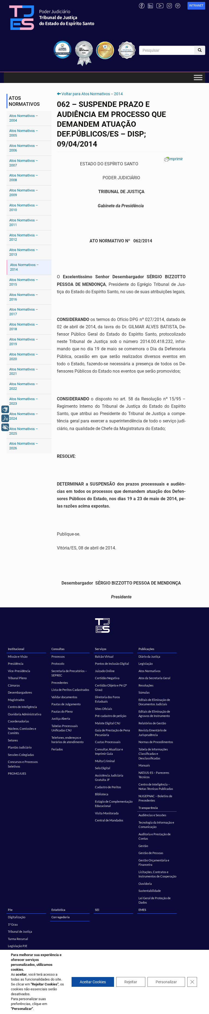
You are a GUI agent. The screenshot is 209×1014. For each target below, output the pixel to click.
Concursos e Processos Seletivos (23, 764)
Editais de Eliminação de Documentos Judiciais (154, 702)
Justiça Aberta (60, 718)
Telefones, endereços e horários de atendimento (67, 740)
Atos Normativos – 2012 (23, 237)
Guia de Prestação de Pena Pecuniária (112, 732)
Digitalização (16, 917)
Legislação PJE (17, 946)
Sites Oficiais (103, 708)
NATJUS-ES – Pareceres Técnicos (154, 775)
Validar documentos (64, 697)
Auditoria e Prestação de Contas (155, 836)
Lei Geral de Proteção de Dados (155, 900)
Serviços (100, 649)
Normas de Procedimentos (156, 742)
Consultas (57, 649)
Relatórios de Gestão (152, 723)
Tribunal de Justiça (20, 931)
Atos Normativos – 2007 (23, 163)
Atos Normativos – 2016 (23, 297)
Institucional (16, 649)
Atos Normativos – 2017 (23, 311)
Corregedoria (60, 917)
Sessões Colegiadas (21, 754)
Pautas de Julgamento (66, 704)
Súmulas (144, 692)
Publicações (146, 649)
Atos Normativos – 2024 (23, 416)
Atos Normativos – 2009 (23, 192)
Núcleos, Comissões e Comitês (22, 731)
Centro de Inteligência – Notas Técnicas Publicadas (156, 787)
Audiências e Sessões (152, 815)
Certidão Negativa (107, 678)
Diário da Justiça (149, 656)
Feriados (57, 749)
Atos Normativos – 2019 (23, 341)
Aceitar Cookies (93, 982)
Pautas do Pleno (62, 711)
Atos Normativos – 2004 (23, 118)
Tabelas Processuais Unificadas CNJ (64, 728)
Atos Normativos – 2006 (23, 148)
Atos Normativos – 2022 (23, 386)
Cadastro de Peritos (108, 787)
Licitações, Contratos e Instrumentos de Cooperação (157, 874)
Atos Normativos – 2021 (23, 371)
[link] (196, 6)
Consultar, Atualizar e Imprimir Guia (109, 751)
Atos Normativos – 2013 (23, 252)
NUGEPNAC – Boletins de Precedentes (155, 798)
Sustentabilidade (150, 890)
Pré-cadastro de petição (110, 716)
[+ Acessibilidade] (5, 427)
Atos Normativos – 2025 (23, 431)
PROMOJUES (17, 773)
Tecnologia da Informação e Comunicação (156, 825)
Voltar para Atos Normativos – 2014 (92, 94)
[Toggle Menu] (198, 77)
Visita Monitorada (107, 813)
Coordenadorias (18, 721)
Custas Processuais (108, 742)
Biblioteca (101, 794)
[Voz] (5, 418)
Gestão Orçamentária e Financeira (154, 862)
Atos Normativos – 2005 (23, 133)
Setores (13, 740)
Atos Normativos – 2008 (23, 177)
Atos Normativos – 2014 (24, 267)
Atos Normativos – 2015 (23, 282)
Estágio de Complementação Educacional (114, 804)
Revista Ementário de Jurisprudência (153, 732)
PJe (10, 909)
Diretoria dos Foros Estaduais (107, 699)
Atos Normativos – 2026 (23, 445)
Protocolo (57, 663)
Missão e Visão (17, 656)
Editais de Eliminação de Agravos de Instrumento (154, 714)
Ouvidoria (145, 883)
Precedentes (59, 682)
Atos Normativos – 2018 (23, 326)
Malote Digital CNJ (107, 723)
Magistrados (16, 699)
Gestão (143, 846)
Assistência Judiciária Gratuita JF (109, 778)
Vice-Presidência (19, 671)
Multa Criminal (105, 761)
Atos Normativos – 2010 (23, 207)
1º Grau (13, 924)
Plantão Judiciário (20, 747)
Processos (58, 656)
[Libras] (5, 409)
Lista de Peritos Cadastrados (70, 689)
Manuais (144, 765)
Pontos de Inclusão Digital (112, 663)
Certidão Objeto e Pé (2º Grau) (111, 688)
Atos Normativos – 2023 (23, 401)
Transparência (148, 807)
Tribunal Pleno (17, 678)
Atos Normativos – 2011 (23, 222)
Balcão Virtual (104, 656)
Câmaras (14, 685)
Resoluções (146, 685)
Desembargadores (20, 692)
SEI (97, 909)
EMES (142, 909)
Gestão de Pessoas (151, 853)
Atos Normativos (150, 671)
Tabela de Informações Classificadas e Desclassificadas (153, 753)
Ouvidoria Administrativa (24, 714)
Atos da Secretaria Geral (154, 678)
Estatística (58, 909)
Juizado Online (105, 671)
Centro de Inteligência (22, 707)
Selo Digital (102, 768)
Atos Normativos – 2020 (23, 356)
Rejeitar (130, 982)
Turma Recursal (18, 939)
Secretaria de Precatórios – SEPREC (69, 673)
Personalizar (166, 982)
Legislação (146, 663)
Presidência (15, 663)
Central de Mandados (109, 820)
